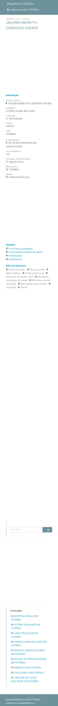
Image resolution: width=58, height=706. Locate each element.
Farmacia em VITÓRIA (27, 668)
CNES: (9, 123)
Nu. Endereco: (13, 151)
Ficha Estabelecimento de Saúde (25, 252)
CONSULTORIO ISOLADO (20, 111)
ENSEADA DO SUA (19, 177)
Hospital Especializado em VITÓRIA (28, 652)
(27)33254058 (15, 119)
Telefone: (11, 116)
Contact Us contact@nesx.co (20, 703)
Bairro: (9, 174)
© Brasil (23, 699)
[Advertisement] (29, 62)
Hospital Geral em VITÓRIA (24, 618)
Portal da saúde (16, 270)
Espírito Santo (13, 19)
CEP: (8, 131)
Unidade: (11, 108)
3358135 (10, 126)
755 (8, 154)
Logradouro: (12, 140)
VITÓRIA (26, 19)
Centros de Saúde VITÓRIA (24, 10)
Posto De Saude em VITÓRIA (24, 635)
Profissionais (15, 256)
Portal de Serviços (34, 273)
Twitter (24, 287)
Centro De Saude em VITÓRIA (25, 627)
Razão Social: (13, 101)
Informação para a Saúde (34, 284)
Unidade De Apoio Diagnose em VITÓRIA (25, 680)
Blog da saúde (37, 270)
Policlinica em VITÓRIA (28, 673)
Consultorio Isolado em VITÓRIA (29, 644)
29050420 (10, 134)
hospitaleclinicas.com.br (19, 699)
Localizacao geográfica (21, 249)
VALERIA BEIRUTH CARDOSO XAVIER (30, 103)
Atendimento (15, 259)
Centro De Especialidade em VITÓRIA (29, 661)
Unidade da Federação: (18, 159)
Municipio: (12, 167)
